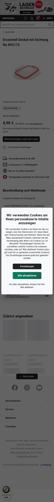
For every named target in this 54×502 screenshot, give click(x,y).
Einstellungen (27, 266)
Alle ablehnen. (27, 287)
